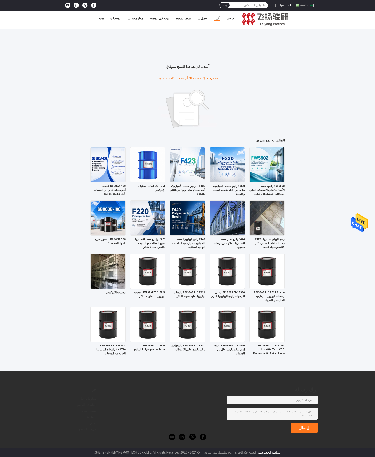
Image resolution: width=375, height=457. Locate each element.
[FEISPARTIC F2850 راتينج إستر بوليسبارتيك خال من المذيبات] (227, 324)
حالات (230, 18)
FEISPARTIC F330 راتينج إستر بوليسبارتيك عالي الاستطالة (187, 347)
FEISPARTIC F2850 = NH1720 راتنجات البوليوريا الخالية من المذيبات (111, 349)
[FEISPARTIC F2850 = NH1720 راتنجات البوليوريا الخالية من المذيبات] (108, 324)
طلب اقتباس (284, 5)
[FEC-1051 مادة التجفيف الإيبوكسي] (147, 164)
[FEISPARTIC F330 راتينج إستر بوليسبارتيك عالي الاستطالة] (187, 324)
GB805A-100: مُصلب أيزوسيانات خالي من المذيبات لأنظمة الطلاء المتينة (110, 190)
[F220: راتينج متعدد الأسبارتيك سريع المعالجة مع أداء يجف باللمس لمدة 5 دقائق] (147, 217)
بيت (101, 18)
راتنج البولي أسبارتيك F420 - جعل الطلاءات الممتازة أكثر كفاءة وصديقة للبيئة (269, 243)
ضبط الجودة (183, 18)
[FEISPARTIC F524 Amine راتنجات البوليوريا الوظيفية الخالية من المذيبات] (267, 271)
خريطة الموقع (87, 429)
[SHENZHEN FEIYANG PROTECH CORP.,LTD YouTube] (68, 5)
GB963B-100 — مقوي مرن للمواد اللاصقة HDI (110, 241)
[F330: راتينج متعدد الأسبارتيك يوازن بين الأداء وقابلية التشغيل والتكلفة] (227, 164)
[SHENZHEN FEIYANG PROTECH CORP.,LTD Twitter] (85, 5)
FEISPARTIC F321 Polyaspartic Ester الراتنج (149, 347)
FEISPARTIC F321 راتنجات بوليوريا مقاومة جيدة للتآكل (189, 294)
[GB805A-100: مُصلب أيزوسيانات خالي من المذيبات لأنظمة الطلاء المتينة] (108, 164)
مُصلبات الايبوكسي (116, 292)
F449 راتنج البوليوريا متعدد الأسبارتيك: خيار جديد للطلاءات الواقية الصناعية (188, 243)
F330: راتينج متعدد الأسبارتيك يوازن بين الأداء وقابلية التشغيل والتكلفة (228, 190)
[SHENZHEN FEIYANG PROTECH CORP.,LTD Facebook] (94, 5)
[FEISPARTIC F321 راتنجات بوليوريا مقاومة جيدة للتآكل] (187, 271)
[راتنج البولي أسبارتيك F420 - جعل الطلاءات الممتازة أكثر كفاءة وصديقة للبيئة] (267, 217)
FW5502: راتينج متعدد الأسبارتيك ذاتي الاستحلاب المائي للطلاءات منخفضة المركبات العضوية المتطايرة (267, 190)
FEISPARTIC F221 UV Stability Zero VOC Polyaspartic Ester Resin (269, 349)
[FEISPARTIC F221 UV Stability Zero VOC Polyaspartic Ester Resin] (267, 324)
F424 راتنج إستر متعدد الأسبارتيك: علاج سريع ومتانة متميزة (229, 243)
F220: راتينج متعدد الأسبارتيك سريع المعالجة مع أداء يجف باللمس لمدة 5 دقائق (149, 243)
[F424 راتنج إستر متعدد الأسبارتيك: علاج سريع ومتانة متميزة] (227, 217)
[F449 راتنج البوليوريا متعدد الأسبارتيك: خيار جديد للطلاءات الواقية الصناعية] (187, 217)
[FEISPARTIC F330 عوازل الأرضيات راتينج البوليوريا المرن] (227, 271)
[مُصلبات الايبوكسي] (108, 271)
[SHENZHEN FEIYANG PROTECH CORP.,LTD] (265, 19)
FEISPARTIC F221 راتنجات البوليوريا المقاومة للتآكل (149, 294)
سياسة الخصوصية (269, 452)
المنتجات (115, 18)
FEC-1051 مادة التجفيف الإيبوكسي (151, 188)
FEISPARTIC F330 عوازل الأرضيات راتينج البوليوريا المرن (228, 294)
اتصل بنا (203, 18)
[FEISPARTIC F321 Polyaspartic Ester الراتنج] (147, 324)
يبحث (224, 5)
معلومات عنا (135, 18)
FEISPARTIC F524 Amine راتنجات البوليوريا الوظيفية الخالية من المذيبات (269, 296)
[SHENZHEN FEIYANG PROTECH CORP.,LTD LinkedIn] (76, 5)
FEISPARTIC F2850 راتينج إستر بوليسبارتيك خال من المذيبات (229, 349)
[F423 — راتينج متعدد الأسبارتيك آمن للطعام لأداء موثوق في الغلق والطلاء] (187, 164)
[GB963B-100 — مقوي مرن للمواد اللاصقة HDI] (108, 217)
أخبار (217, 18)
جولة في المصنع (160, 18)
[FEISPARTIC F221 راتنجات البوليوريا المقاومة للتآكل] (147, 271)
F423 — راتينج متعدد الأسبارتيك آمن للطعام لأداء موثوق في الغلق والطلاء (187, 190)
